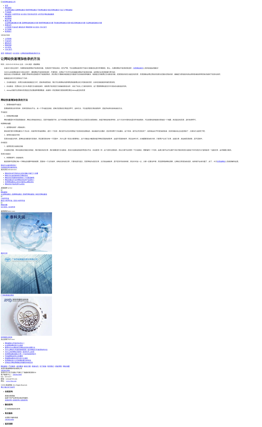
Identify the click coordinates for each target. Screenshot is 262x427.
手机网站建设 (42, 10)
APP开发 (41, 14)
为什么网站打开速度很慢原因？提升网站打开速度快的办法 (26, 349)
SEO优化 (23, 14)
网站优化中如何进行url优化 (15, 184)
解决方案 (8, 21)
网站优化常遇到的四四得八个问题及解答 (19, 178)
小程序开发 (16, 14)
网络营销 (29, 27)
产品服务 (8, 12)
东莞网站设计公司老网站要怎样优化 (18, 360)
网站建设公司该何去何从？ (15, 343)
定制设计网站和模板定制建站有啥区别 (19, 362)
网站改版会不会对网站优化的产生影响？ (19, 180)
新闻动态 (8, 53)
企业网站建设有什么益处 (14, 345)
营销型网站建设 (31, 10)
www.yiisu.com (11, 381)
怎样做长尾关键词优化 (9, 167)
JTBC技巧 (43, 27)
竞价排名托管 (32, 14)
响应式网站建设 (53, 10)
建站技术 (22, 27)
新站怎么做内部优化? (8, 165)
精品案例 (8, 18)
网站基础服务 (49, 14)
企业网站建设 (10, 10)
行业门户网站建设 (65, 10)
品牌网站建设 (20, 10)
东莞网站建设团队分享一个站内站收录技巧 (20, 354)
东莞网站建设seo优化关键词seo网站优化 (19, 182)
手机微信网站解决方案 (62, 23)
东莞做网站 (221, 161)
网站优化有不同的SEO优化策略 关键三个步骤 (21, 173)
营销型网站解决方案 (45, 23)
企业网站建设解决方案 (13, 23)
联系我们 (8, 31)
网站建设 (8, 8)
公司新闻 (8, 27)
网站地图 (66, 366)
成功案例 (8, 16)
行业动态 (15, 27)
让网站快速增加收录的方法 (30, 53)
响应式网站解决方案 (77, 23)
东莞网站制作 (138, 68)
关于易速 (8, 29)
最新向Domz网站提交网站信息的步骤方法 (20, 347)
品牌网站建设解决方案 (30, 23)
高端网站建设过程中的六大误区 (16, 358)
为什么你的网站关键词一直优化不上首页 (19, 352)
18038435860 (5, 370)
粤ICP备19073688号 (8, 387)
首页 (6, 5)
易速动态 (8, 25)
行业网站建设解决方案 (94, 23)
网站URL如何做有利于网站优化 (16, 175)
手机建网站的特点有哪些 (14, 356)
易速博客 (58, 366)
